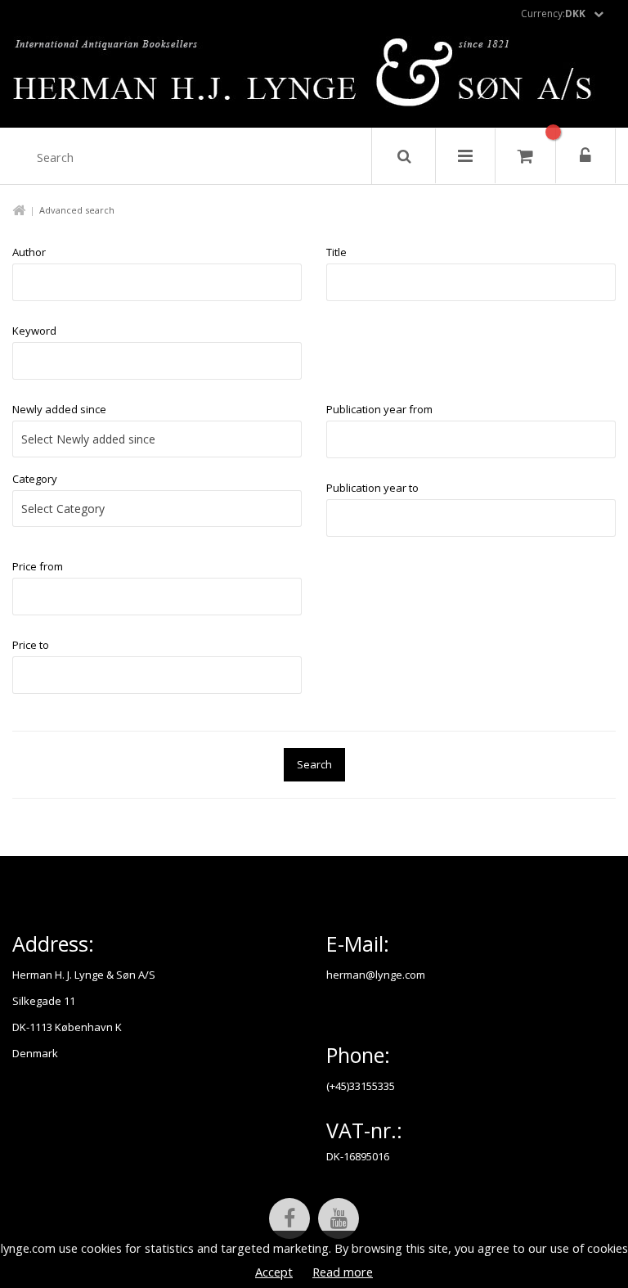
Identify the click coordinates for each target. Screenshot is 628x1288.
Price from (37, 566)
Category (34, 478)
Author (29, 252)
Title (336, 252)
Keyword (34, 330)
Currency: (553, 13)
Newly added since (59, 409)
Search (314, 764)
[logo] (314, 77)
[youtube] (338, 1218)
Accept (274, 1271)
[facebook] (289, 1218)
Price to (30, 644)
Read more (342, 1271)
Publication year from (379, 409)
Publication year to (372, 487)
